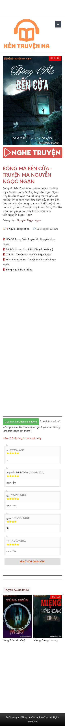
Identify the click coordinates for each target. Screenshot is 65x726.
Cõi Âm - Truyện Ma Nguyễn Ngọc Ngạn (28, 254)
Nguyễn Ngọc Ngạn (29, 220)
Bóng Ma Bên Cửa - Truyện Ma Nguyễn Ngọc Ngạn (27, 174)
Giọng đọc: (9, 220)
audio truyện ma (35, 207)
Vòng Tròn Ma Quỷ (14, 640)
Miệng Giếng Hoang (45, 640)
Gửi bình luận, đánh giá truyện (21, 421)
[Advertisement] (32, 313)
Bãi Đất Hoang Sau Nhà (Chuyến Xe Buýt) (29, 249)
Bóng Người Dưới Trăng (19, 269)
